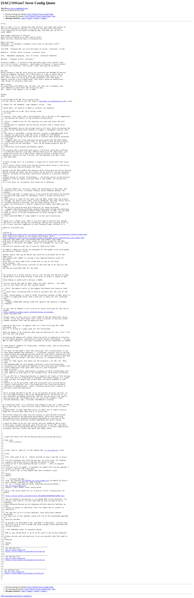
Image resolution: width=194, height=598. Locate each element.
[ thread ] (29, 18)
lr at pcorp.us (51, 450)
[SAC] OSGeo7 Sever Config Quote (40, 14)
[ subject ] (36, 18)
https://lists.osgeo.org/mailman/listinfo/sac (25, 551)
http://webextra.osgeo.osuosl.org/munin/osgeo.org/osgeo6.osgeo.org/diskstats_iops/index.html (43, 238)
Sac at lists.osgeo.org (15, 550)
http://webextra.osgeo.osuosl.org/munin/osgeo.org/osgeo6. (29, 312)
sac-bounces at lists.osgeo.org (35, 480)
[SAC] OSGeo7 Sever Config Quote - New (39, 16)
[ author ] (44, 18)
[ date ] (23, 18)
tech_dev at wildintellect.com (17, 8)
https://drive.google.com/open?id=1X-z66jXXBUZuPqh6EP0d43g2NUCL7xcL (35, 496)
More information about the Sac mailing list (16, 596)
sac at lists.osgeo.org (15, 485)
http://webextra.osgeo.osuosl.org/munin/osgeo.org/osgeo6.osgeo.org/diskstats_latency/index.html (45, 234)
